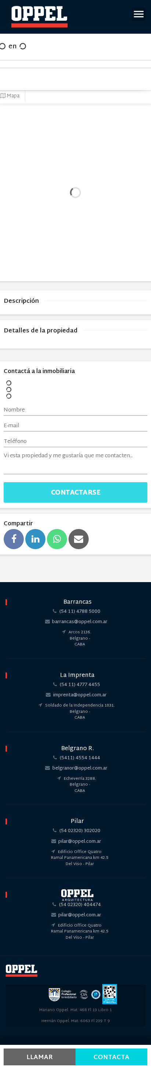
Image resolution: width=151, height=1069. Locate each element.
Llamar (39, 1057)
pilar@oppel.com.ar (79, 841)
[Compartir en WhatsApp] (57, 539)
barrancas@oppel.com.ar (79, 622)
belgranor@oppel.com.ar (79, 768)
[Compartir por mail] (79, 539)
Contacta (111, 1057)
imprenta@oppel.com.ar (80, 695)
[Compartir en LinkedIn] (35, 539)
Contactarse (75, 493)
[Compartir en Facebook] (14, 539)
